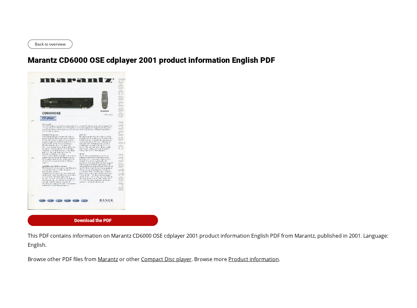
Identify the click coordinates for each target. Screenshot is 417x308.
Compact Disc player (166, 259)
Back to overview (50, 44)
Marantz (108, 259)
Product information (253, 259)
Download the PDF (93, 220)
